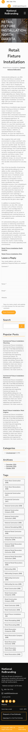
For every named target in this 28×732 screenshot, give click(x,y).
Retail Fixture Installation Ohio (12, 254)
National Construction (13, 506)
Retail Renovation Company (13, 636)
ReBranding (10, 569)
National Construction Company (12, 511)
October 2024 (10, 468)
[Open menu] (24, 13)
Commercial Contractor (12, 500)
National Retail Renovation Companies (13, 539)
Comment (5, 266)
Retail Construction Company (11, 600)
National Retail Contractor (13, 532)
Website (4, 297)
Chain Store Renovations (12, 488)
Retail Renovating (12, 625)
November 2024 (11, 466)
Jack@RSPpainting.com (11, 693)
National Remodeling (13, 527)
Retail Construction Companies (11, 594)
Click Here (6, 718)
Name (4, 284)
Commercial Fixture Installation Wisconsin (13, 377)
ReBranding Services (13, 584)
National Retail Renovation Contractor (13, 551)
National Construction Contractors (12, 517)
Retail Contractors (12, 610)
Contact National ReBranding (16, 68)
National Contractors (13, 523)
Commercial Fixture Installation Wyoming (13, 342)
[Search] (21, 326)
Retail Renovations (12, 654)
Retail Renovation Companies (10, 630)
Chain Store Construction (13, 482)
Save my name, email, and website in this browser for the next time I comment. (14, 306)
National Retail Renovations (13, 564)
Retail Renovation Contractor (10, 643)
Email (4, 291)
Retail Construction (13, 588)
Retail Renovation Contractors (10, 649)
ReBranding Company (13, 573)
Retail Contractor (12, 605)
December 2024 (11, 464)
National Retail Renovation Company (13, 545)
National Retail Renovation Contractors (13, 557)
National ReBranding (11, 12)
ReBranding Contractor (12, 579)
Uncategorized (10, 453)
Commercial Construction (13, 494)
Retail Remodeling (12, 620)
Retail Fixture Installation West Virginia (13, 411)
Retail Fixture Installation (13, 615)
